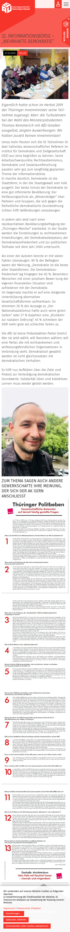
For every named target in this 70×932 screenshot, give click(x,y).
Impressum (9, 908)
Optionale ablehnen (16, 919)
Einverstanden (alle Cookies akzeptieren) (27, 926)
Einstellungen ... (14, 913)
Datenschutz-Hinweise (29, 908)
